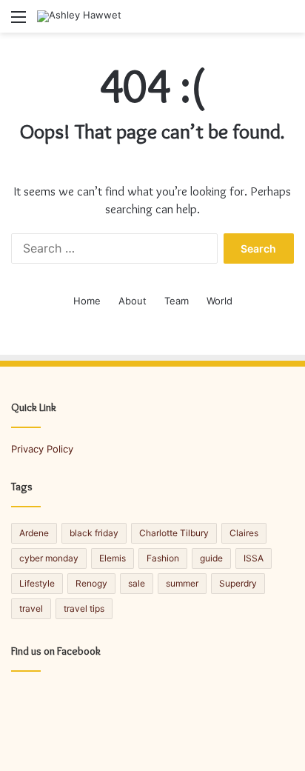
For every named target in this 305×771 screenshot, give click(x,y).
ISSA (254, 558)
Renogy (91, 583)
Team (176, 301)
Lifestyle (37, 583)
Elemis (112, 558)
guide (211, 558)
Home (87, 301)
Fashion (163, 558)
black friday (94, 532)
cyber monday (48, 558)
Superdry (238, 583)
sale (136, 583)
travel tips (84, 608)
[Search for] (286, 22)
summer (182, 583)
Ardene (34, 532)
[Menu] (18, 22)
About (132, 301)
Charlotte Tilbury (174, 532)
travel (31, 608)
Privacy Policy (42, 449)
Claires (243, 532)
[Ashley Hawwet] (79, 16)
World (219, 301)
